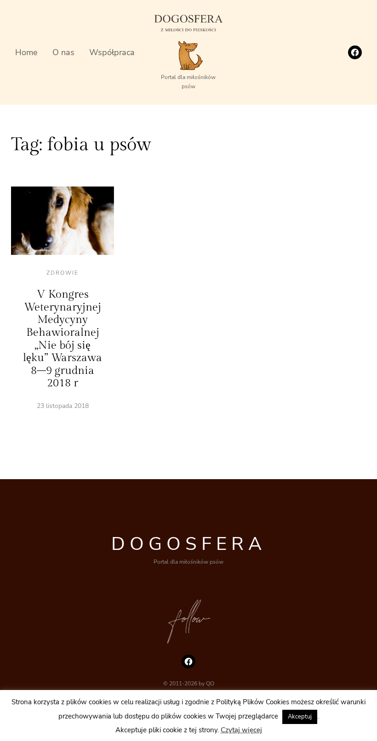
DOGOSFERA (188, 544)
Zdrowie (62, 273)
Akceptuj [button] (300, 717)
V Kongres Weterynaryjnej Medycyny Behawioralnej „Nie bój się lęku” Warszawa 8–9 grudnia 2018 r (62, 339)
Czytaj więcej (241, 730)
